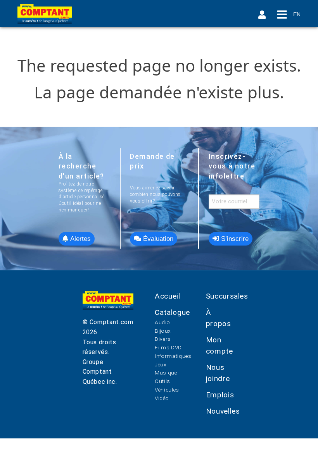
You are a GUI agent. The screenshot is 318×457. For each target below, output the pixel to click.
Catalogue (172, 312)
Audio (162, 322)
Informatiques (173, 356)
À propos (218, 318)
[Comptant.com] (108, 304)
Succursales (227, 296)
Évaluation (157, 238)
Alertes (79, 238)
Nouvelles (223, 411)
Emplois (220, 394)
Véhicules (167, 390)
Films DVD (168, 347)
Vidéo (162, 398)
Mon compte (219, 345)
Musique (166, 372)
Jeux (161, 364)
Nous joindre (218, 373)
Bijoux (163, 331)
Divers (163, 339)
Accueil (167, 296)
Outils (162, 381)
